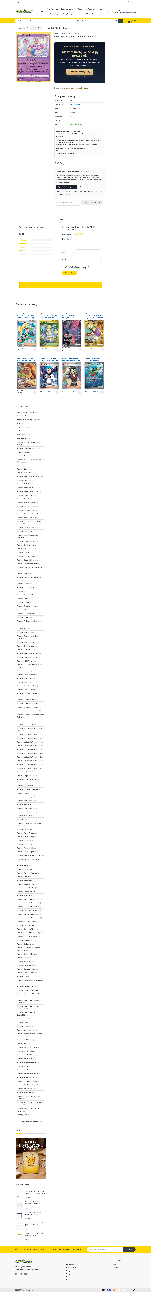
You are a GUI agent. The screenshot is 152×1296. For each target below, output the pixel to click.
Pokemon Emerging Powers (27, 606)
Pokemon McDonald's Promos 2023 (30, 768)
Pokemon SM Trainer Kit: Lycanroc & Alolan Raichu (29, 949)
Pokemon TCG (83, 14)
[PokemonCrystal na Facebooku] (16, 1274)
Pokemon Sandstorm (25, 880)
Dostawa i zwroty (72, 1268)
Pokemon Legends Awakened (29, 721)
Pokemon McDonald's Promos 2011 (30, 734)
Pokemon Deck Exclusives (62, 33)
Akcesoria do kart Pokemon (27, 412)
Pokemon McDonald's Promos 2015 (30, 746)
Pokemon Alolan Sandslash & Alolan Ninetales (29, 443)
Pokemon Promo (24, 865)
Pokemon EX (36, 28)
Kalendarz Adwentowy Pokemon (29, 420)
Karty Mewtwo (23, 435)
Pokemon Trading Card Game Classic (29, 995)
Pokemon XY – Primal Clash (28, 1077)
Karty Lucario (23, 431)
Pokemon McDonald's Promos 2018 (30, 757)
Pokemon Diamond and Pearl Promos (29, 569)
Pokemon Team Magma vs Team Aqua (30, 981)
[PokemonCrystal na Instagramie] (21, 1274)
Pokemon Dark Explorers (27, 545)
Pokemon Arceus (24, 456)
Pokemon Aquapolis (25, 452)
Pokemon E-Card (24, 598)
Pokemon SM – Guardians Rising (29, 918)
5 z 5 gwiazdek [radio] (82, 234)
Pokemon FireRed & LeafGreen (29, 621)
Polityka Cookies (72, 1271)
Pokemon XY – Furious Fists (28, 1070)
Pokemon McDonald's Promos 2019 (30, 761)
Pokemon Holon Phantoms (27, 675)
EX (71, 100)
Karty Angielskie (67, 9)
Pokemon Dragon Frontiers (27, 587)
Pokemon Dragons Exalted (27, 595)
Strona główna (20, 28)
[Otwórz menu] (42, 12)
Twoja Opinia (66, 239)
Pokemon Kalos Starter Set (27, 686)
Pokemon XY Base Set (26, 1089)
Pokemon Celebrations (26, 531)
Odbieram (129, 1249)
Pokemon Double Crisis (26, 574)
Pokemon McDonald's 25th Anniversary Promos (30, 729)
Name (64, 252)
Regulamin (69, 1277)
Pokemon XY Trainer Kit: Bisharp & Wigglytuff (28, 1097)
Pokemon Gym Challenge (27, 646)
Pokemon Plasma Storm (26, 837)
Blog (100, 9)
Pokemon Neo (23, 793)
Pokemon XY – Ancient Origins (29, 1047)
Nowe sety (54, 14)
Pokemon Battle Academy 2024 (29, 491)
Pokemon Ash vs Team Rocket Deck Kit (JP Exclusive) (30, 461)
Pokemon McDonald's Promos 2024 (30, 772)
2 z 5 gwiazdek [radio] (76, 234)
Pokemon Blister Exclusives (27, 510)
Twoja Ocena (66, 234)
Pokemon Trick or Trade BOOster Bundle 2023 (28, 1007)
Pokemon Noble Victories (27, 815)
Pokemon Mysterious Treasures (29, 789)
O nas (114, 1264)
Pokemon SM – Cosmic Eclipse (29, 906)
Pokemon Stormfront (25, 961)
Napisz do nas (85, 187)
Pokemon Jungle (24, 682)
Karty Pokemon (52, 9)
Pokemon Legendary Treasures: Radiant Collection (30, 716)
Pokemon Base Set (24, 469)
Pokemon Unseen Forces (27, 1030)
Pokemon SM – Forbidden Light (29, 914)
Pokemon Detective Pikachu (27, 556)
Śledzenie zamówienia (117, 2)
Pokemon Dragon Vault (26, 591)
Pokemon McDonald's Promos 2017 (30, 753)
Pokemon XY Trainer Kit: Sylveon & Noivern (28, 1110)
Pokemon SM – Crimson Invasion (29, 910)
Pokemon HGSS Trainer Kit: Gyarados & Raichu (30, 666)
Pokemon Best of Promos (27, 495)
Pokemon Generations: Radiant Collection (27, 637)
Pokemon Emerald (25, 602)
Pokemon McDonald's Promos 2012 (30, 738)
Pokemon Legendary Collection (29, 703)
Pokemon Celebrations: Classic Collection (27, 536)
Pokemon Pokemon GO (26, 848)
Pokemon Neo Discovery (27, 801)
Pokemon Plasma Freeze (27, 833)
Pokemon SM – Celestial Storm (29, 903)
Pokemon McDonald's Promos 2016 (30, 749)
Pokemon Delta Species (26, 549)
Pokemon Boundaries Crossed (29, 514)
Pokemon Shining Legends (27, 891)
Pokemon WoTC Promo (26, 1040)
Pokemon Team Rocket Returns (29, 990)
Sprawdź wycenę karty (66, 187)
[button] (49, 34)
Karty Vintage (68, 14)
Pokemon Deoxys (24, 552)
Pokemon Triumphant (26, 1019)
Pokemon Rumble (24, 877)
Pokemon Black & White (27, 499)
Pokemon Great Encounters (28, 642)
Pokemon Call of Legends (27, 527)
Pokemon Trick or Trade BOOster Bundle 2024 (28, 1014)
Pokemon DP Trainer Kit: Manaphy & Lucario (29, 579)
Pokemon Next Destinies (27, 812)
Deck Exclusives (75, 104)
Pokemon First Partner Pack (27, 625)
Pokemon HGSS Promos (26, 661)
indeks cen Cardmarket (86, 191)
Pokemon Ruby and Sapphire (28, 873)
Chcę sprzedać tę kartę (80, 72)
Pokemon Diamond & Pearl (27, 560)
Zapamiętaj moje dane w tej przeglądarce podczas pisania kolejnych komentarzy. (82, 267)
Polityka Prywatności (73, 1274)
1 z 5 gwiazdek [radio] (74, 234)
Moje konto (132, 2)
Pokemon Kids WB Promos (27, 690)
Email (64, 259)
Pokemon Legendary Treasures (29, 711)
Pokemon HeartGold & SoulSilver (29, 653)
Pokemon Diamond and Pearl (28, 564)
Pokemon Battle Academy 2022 (29, 487)
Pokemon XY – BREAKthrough (28, 1055)
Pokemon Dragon (24, 583)
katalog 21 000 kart (71, 191)
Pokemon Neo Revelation (27, 808)
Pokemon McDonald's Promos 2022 (30, 764)
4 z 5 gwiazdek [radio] (80, 234)
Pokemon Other (24, 819)
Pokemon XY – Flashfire (26, 1066)
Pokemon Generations (26, 632)
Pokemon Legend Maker (27, 699)
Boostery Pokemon (25, 416)
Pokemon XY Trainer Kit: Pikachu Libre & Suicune (30, 1103)
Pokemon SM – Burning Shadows (29, 899)
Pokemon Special (24, 958)
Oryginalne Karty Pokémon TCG (26, 2)
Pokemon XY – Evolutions (27, 1059)
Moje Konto (70, 1264)
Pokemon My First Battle (26, 786)
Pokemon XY (23, 1044)
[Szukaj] (120, 21)
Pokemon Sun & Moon (27, 965)
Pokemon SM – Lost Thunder (28, 921)
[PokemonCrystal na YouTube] (25, 1274)
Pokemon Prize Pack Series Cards (30, 855)
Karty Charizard (23, 423)
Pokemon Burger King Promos (28, 517)
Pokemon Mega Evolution (27, 776)
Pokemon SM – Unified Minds (28, 936)
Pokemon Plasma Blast (26, 829)
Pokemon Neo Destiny (26, 797)
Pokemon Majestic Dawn (27, 724)
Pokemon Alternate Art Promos (28, 448)
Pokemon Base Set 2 (25, 480)
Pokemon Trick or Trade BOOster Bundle (28, 1001)
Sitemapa (116, 1274)
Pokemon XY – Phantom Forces (29, 1074)
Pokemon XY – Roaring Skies (28, 1081)
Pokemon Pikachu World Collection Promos (29, 824)
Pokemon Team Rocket (26, 986)
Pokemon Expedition (25, 617)
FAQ (114, 1271)
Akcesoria (96, 14)
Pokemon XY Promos (26, 1092)
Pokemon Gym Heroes (26, 650)
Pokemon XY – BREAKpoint (27, 1051)
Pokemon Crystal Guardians (28, 541)
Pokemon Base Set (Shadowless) (28, 476)
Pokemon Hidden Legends (27, 671)
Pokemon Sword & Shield (28, 973)
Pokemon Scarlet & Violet (27, 884)
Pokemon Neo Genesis (26, 804)
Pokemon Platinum (25, 840)
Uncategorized (23, 1115)
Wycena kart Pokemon (86, 9)
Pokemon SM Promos (26, 944)
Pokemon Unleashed (25, 1026)
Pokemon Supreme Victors (27, 969)
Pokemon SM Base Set (26, 940)
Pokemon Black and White (27, 502)
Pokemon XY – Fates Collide (28, 1062)
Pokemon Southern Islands (27, 954)
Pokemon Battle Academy (27, 484)
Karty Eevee (23, 427)
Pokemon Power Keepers (27, 852)
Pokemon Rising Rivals (26, 869)
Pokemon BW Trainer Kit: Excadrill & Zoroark (29, 522)
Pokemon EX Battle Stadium (27, 613)
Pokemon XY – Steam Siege (28, 1085)
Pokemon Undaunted (25, 1022)
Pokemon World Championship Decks (29, 1035)
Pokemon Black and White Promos (30, 506)
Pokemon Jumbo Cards (26, 678)
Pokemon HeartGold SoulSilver (29, 657)
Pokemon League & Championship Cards (28, 694)
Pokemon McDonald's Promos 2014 (30, 742)
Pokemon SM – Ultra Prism (27, 929)
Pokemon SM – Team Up (27, 925)
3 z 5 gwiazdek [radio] (78, 234)
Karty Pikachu (23, 438)
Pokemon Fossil (23, 628)
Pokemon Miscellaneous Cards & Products (28, 781)
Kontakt (68, 1280)
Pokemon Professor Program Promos (29, 860)
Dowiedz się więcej (33, 349)
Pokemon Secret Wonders (27, 888)
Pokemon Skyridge (25, 895)
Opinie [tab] (60, 219)
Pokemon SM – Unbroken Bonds (29, 933)
